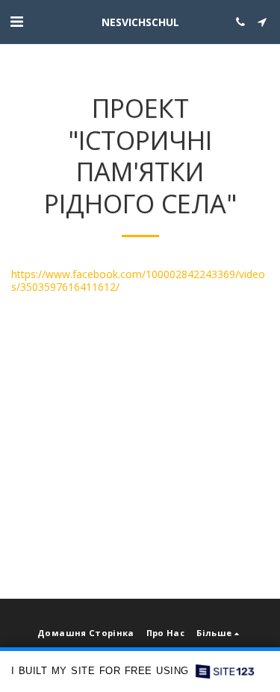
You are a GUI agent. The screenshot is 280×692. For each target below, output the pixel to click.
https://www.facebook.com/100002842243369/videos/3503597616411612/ (138, 281)
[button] (16, 21)
